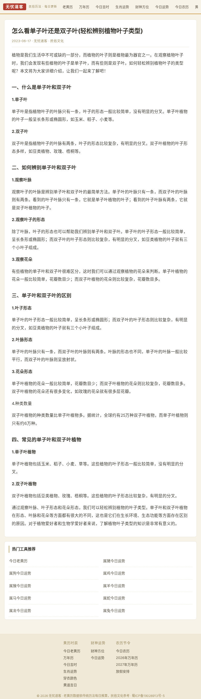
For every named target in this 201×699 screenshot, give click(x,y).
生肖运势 (122, 7)
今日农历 (182, 7)
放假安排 (123, 671)
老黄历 (68, 7)
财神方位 (142, 7)
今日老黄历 (18, 561)
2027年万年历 (127, 664)
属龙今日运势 (20, 610)
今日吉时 (102, 7)
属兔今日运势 (114, 610)
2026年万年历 (127, 658)
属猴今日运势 (20, 585)
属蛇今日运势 (114, 598)
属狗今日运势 (20, 573)
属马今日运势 (20, 598)
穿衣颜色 (70, 678)
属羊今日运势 (114, 585)
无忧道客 (15, 7)
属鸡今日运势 (114, 573)
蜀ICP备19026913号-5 (148, 696)
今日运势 (162, 7)
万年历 (84, 7)
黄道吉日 (70, 685)
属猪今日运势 (114, 561)
